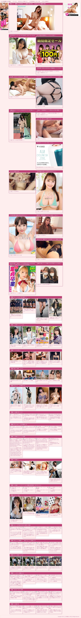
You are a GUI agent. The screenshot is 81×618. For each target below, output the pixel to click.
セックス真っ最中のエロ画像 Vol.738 (44, 118)
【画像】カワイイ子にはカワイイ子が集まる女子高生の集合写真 (15, 315)
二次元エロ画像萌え (45, 1)
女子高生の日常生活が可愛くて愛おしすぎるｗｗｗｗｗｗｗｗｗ (42, 567)
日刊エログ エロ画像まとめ (18, 65)
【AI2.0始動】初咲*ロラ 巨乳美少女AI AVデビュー (46, 171)
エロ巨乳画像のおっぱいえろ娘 (34, 1)
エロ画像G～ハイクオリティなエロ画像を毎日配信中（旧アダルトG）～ (28, 485)
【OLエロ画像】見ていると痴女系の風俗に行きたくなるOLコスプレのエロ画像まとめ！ (29, 472)
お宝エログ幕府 (42, 106)
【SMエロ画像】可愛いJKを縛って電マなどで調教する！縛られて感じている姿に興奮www (42, 547)
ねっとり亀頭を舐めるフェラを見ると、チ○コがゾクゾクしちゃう (16, 418)
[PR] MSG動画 (39, 64)
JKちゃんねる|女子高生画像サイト (19, 140)
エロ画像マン (16, 459)
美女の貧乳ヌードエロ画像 (28, 380)
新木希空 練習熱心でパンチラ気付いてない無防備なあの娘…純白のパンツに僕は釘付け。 (42, 362)
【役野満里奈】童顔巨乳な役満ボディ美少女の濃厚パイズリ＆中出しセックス (29, 419)
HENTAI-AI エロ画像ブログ (22, 1)
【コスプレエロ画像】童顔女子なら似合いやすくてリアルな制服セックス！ (15, 611)
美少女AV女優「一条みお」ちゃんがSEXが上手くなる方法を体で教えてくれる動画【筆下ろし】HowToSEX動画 (22, 264)
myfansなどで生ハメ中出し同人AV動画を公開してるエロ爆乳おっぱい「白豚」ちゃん (42, 405)
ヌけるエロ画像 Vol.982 (14, 171)
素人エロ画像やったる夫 (18, 554)
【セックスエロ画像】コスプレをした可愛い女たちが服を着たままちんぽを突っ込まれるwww (15, 547)
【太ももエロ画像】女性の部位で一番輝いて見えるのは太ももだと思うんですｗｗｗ (55, 480)
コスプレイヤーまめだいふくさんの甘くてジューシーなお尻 (49, 76)
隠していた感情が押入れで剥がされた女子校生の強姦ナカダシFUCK (55, 531)
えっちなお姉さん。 (16, 31)
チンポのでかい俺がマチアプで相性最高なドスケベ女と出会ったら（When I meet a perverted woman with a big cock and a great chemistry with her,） (29, 446)
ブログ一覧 (14, 1)
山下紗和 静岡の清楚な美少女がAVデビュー (18, 215)
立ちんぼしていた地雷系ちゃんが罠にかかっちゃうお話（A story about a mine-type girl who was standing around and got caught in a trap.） (42, 446)
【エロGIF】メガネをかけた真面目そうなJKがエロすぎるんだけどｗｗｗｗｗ (16, 431)
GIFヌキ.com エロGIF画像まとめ (20, 424)
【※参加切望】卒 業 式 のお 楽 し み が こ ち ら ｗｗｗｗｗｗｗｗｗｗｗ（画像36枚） (55, 580)
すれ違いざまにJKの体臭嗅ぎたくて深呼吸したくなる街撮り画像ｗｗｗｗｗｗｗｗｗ (15, 567)
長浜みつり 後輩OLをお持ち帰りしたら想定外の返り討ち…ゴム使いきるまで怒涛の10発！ (28, 3)
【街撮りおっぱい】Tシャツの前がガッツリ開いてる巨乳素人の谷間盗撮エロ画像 (16, 596)
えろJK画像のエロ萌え (6, 1)
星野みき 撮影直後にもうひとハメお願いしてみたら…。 (48, 215)
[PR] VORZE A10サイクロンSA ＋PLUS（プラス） (45, 167)
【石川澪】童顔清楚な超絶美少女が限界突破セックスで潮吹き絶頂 (55, 418)
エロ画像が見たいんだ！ (44, 72)
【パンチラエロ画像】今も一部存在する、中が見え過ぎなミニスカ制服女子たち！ (29, 611)
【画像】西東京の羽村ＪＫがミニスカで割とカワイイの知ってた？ (29, 310)
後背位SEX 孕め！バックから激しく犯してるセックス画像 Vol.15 (55, 405)
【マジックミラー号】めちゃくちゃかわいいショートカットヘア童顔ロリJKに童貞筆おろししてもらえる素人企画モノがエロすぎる (29, 534)
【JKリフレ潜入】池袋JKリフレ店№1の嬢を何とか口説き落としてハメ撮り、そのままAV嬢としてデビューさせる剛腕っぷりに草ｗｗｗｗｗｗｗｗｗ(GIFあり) (16, 583)
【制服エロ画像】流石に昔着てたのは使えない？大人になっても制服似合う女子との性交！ (42, 611)
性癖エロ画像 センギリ (18, 368)
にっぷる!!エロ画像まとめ (19, 573)
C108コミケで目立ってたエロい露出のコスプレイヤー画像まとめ (16, 405)
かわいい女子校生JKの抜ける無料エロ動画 (22, 525)
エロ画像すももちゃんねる (44, 211)
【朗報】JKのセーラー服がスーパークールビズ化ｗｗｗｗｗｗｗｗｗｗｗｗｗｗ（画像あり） (42, 580)
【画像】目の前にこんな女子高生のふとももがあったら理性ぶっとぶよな (42, 319)
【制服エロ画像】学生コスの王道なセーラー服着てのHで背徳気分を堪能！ (55, 611)
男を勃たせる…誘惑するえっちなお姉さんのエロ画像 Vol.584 (49, 239)
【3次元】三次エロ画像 (18, 589)
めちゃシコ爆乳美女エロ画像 (55, 380)
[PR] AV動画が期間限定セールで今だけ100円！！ (46, 35)
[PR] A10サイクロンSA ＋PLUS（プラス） (45, 142)
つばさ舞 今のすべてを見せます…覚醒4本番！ (19, 76)
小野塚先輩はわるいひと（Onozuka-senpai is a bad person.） (54, 443)
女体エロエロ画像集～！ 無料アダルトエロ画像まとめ (25, 540)
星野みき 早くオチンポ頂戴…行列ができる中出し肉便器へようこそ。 (55, 362)
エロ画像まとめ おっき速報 (19, 436)
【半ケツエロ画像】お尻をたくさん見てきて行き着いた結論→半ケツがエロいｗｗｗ (42, 472)
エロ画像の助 (16, 604)
